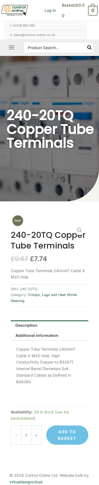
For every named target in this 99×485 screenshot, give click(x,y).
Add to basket (67, 435)
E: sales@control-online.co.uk (32, 35)
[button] (79, 230)
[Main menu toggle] (12, 47)
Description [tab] (26, 325)
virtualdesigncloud (25, 482)
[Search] (89, 47)
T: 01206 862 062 (22, 25)
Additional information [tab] (36, 335)
